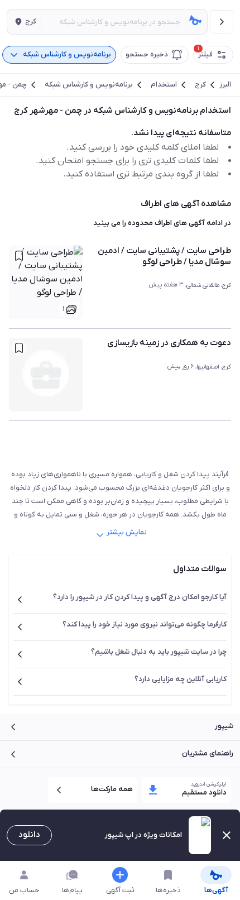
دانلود (29, 834)
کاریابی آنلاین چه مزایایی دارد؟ (181, 679)
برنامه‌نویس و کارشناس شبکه (89, 84)
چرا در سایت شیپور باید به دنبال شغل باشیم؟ (159, 652)
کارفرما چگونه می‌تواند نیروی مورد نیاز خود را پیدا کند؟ (145, 624)
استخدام (164, 84)
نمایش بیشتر (127, 532)
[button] (24, 22)
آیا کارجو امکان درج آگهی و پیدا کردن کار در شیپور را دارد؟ (140, 597)
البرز (225, 84)
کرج (200, 84)
